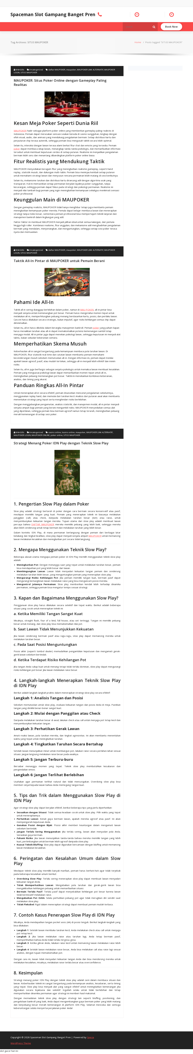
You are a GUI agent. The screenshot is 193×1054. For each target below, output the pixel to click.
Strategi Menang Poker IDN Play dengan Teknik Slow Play (61, 443)
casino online (54, 432)
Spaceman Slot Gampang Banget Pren (53, 14)
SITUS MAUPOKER (29, 72)
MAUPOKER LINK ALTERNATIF (90, 69)
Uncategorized (36, 69)
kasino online (68, 432)
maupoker (71, 69)
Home (137, 42)
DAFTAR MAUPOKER (42, 524)
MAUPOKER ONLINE (41, 435)
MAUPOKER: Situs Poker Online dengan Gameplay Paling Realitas (60, 82)
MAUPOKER (95, 535)
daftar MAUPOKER (56, 69)
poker (17, 148)
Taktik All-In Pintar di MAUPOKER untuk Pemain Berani (59, 260)
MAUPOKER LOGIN (22, 435)
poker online (57, 435)
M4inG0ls (19, 69)
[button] (154, 26)
